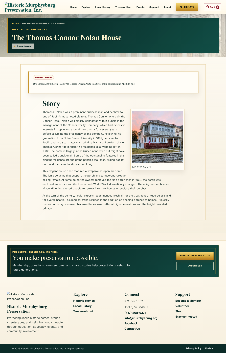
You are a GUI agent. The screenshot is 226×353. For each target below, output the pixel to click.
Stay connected (186, 316)
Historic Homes (84, 300)
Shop (178, 311)
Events (140, 7)
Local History (102, 7)
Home (73, 7)
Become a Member (188, 300)
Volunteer (195, 265)
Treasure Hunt (123, 7)
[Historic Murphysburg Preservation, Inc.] (34, 7)
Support (154, 7)
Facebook (131, 323)
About (167, 7)
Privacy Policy (194, 348)
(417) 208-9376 (135, 312)
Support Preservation (195, 255)
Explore (86, 7)
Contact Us (132, 328)
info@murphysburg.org (141, 318)
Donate (189, 7)
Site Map (209, 348)
